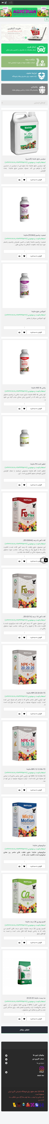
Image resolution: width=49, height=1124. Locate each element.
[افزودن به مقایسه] (19, 179)
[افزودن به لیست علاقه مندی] (24, 179)
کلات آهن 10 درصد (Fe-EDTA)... (33, 616)
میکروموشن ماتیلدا (39, 845)
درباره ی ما (40, 1063)
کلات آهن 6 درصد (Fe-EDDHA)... (33, 540)
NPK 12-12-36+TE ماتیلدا (36, 769)
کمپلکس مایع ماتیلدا (38, 311)
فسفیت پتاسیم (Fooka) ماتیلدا (34, 235)
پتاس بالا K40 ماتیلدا (38, 387)
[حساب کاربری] (10, 3)
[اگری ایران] (24, 11)
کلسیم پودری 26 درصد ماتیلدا (35, 921)
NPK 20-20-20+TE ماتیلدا (36, 693)
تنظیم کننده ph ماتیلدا (37, 464)
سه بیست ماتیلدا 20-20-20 (36, 998)
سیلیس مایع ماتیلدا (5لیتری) (35, 159)
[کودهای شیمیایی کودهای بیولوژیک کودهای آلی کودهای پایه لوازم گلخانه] (24, 102)
